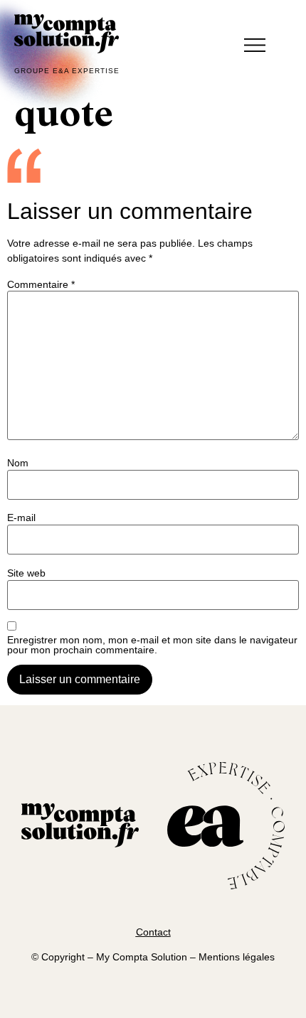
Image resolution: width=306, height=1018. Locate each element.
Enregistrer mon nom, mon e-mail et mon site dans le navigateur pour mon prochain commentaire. (152, 645)
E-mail (21, 518)
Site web (26, 573)
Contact (153, 932)
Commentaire (41, 284)
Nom (17, 463)
